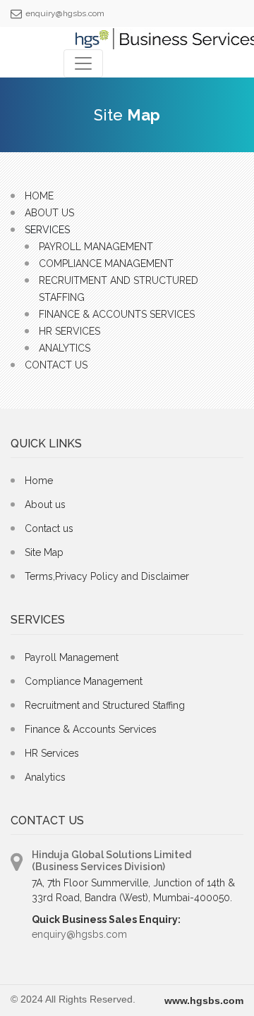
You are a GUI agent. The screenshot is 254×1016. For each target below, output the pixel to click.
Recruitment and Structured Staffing (105, 705)
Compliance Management (106, 263)
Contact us (49, 528)
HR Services (69, 331)
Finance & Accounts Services (117, 314)
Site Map (44, 552)
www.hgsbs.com (203, 1000)
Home (39, 196)
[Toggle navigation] (83, 63)
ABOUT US (49, 212)
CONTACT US (56, 365)
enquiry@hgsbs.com (64, 13)
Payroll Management (96, 246)
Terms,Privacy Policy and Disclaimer (107, 576)
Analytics (64, 348)
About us (45, 504)
